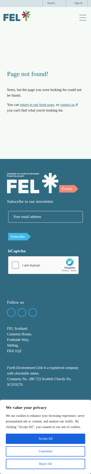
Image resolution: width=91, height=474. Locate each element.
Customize (45, 451)
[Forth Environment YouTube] (22, 312)
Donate (67, 189)
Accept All (45, 438)
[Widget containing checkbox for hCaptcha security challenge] (43, 265)
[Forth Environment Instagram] (32, 312)
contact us (67, 105)
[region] (45, 437)
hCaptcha (17, 251)
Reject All (45, 464)
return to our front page (37, 105)
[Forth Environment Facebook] (11, 312)
